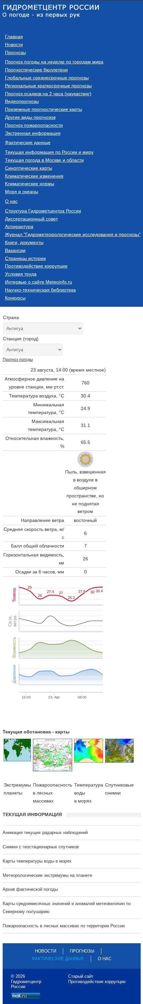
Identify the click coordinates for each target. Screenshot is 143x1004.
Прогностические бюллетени (36, 69)
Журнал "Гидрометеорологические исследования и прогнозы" (73, 234)
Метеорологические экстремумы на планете (47, 875)
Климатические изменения (34, 176)
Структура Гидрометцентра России (43, 210)
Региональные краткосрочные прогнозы (48, 85)
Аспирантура (19, 226)
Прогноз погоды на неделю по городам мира (54, 61)
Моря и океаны (21, 191)
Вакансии (15, 250)
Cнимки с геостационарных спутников (41, 846)
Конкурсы (15, 297)
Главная (14, 36)
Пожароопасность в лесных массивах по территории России (64, 925)
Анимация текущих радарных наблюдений (45, 832)
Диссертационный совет (31, 218)
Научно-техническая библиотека (40, 290)
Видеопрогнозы (22, 101)
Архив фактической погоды (30, 889)
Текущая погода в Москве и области (44, 160)
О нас (11, 201)
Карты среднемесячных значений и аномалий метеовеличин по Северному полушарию (67, 907)
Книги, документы (24, 242)
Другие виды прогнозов (30, 117)
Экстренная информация (33, 133)
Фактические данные (28, 142)
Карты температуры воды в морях (37, 861)
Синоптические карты (28, 168)
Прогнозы (15, 52)
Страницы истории (25, 258)
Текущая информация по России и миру (49, 152)
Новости (14, 44)
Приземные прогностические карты (43, 109)
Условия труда (21, 274)
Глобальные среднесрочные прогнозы (47, 77)
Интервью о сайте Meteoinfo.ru (38, 282)
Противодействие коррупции (36, 266)
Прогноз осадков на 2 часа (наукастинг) (48, 93)
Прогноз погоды (18, 359)
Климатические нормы (29, 183)
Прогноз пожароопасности (34, 125)
